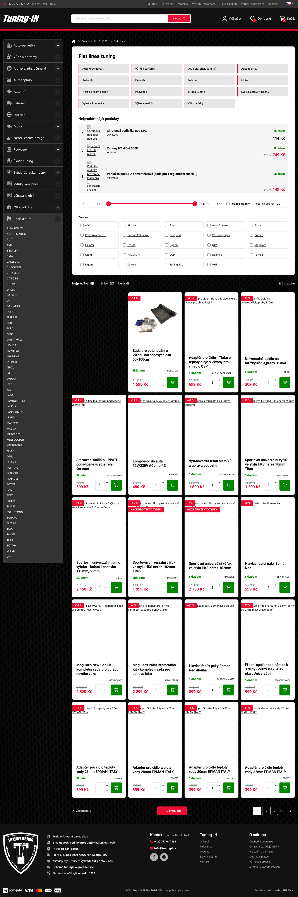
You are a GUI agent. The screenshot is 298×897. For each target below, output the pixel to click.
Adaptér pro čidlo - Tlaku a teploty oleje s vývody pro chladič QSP (210, 362)
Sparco (131, 264)
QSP (172, 255)
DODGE (11, 312)
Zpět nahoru (83, 811)
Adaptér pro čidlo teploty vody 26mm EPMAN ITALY (97, 769)
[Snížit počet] (163, 385)
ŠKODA (11, 501)
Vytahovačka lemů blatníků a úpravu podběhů (210, 463)
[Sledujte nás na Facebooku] (154, 857)
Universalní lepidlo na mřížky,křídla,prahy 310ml (265, 361)
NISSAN (11, 451)
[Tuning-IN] (21, 18)
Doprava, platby (259, 856)
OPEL (10, 456)
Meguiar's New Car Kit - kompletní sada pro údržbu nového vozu (97, 669)
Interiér (193, 80)
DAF (9, 301)
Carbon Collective (138, 235)
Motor (245, 80)
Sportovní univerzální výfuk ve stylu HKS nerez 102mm (210, 565)
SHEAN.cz (289, 890)
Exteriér (140, 80)
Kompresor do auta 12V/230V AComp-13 (149, 463)
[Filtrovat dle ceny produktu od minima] (91, 203)
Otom (88, 255)
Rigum (89, 264)
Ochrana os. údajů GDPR (264, 846)
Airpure (132, 225)
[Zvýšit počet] (163, 380)
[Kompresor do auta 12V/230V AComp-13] (155, 426)
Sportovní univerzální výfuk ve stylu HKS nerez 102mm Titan (154, 566)
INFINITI (12, 362)
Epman (259, 235)
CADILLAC (13, 262)
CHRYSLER (13, 273)
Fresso (131, 245)
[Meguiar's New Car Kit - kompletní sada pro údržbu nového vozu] (99, 631)
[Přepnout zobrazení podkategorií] (58, 45)
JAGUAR (11, 378)
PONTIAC (12, 467)
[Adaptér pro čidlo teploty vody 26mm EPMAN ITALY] (99, 733)
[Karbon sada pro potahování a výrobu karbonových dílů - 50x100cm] (155, 319)
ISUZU (11, 367)
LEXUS (11, 417)
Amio (173, 225)
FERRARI (12, 317)
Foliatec (89, 245)
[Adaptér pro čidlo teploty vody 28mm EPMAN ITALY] (155, 733)
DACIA (11, 289)
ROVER (11, 484)
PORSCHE (13, 473)
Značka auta (89, 41)
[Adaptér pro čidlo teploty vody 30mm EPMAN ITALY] (211, 733)
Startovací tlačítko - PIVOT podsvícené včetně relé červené (97, 464)
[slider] (108, 203)
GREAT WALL (14, 339)
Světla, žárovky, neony (255, 92)
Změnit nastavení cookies (264, 866)
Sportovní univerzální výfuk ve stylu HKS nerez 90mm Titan (266, 464)
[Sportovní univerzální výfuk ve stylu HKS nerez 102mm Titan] (155, 529)
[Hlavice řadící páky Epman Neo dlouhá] (211, 631)
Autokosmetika (92, 68)
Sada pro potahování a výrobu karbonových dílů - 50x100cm (153, 355)
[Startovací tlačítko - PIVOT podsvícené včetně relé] (99, 426)
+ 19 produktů (172, 811)
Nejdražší (124, 283)
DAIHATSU (13, 306)
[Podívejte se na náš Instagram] (164, 857)
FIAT (105, 41)
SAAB (10, 490)
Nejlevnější (107, 283)
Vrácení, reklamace (204, 4)
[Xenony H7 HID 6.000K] (93, 150)
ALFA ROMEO (15, 228)
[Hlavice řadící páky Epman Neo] (267, 529)
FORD (10, 328)
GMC (10, 334)
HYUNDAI (13, 356)
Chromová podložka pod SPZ (127, 130)
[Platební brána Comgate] (12, 890)
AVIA (10, 245)
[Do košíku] (172, 382)
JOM (214, 245)
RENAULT (12, 479)
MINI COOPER (15, 440)
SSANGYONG (15, 512)
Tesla (10, 540)
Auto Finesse (220, 225)
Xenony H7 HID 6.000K (122, 148)
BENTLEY (12, 250)
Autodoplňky (249, 68)
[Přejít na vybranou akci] (99, 340)
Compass (175, 235)
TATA (10, 529)
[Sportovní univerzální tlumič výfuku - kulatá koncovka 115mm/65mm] (99, 529)
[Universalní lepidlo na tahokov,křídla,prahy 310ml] (267, 324)
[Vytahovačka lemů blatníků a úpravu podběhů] (211, 426)
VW (9, 556)
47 (281, 811)
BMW (10, 256)
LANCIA (11, 406)
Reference (167, 4)
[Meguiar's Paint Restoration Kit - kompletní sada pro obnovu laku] (155, 631)
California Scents (95, 235)
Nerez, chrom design (95, 92)
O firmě (152, 4)
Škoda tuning (196, 92)
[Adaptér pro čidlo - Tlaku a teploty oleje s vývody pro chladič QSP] (211, 324)
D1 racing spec (221, 235)
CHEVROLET (14, 267)
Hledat (177, 18)
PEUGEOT (13, 462)
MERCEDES (14, 434)
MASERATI (13, 423)
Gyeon (174, 245)
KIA (9, 390)
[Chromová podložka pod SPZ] (93, 133)
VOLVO (11, 551)
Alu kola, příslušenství (202, 68)
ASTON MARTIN (16, 234)
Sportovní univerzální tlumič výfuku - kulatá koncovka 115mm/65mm (98, 566)
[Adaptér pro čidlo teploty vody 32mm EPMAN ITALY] (267, 733)
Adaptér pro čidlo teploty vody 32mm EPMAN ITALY (265, 769)
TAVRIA (11, 534)
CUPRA (11, 284)
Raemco (217, 255)
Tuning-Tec (176, 264)
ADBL (88, 225)
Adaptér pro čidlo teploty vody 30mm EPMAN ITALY (209, 769)
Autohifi (87, 80)
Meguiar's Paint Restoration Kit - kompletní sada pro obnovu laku (154, 669)
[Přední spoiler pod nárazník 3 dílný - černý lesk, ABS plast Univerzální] (267, 631)
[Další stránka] (290, 811)
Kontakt (272, 4)
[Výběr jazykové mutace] (290, 4)
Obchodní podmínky (261, 841)
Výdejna (183, 4)
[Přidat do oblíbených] (177, 297)
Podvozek (141, 92)
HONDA (11, 345)
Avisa (258, 225)
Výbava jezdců (144, 103)
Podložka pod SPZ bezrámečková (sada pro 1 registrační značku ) (152, 174)
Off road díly (195, 103)
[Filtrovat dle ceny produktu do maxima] (210, 203)
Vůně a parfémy (145, 68)
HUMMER (13, 351)
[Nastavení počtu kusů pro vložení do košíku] (159, 382)
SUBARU (12, 517)
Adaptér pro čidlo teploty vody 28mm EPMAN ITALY (153, 769)
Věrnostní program (252, 4)
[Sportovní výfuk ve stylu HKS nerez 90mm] (267, 426)
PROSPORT (133, 255)
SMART (11, 506)
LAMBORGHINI (16, 401)
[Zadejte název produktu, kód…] (131, 18)
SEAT (10, 495)
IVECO (10, 373)
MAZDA (11, 428)
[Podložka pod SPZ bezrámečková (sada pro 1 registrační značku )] (93, 176)
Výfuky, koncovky (93, 103)
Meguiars (260, 245)
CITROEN (12, 278)
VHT (214, 264)
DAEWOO (12, 295)
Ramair (259, 255)
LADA (10, 395)
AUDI (10, 239)
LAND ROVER (14, 412)
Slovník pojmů (228, 4)
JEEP (9, 384)
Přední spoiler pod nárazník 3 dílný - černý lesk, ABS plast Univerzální (266, 669)
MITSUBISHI (14, 445)
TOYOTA (12, 545)
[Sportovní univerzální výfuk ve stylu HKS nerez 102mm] (211, 529)
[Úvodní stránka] (73, 41)
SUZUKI (11, 523)
